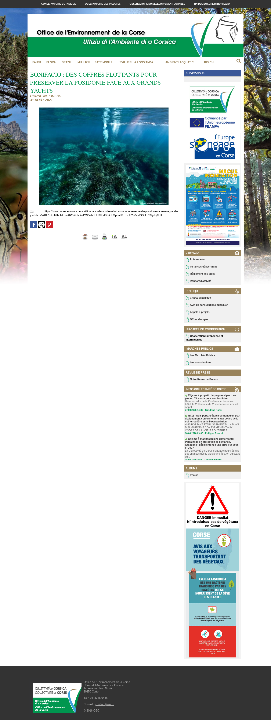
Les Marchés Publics (202, 355)
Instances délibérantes (203, 266)
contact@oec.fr (104, 704)
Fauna (36, 62)
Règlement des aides (202, 273)
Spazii (66, 62)
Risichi (209, 62)
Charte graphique (200, 297)
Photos (193, 475)
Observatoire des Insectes (103, 4)
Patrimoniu (103, 62)
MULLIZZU (84, 62)
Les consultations (200, 362)
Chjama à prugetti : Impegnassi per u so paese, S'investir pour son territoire (210, 397)
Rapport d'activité (200, 281)
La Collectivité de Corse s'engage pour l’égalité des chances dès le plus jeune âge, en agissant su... (212, 453)
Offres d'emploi (198, 319)
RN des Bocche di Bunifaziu (212, 4)
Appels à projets (199, 312)
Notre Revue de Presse (203, 379)
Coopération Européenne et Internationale (204, 338)
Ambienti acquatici (179, 62)
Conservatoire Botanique (58, 4)
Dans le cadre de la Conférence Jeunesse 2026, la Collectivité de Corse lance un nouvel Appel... (211, 404)
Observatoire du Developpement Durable (158, 4)
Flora (51, 62)
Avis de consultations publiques (208, 304)
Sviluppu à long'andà (136, 62)
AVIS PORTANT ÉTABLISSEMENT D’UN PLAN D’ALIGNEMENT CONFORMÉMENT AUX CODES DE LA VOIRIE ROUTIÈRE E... (212, 427)
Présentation (197, 259)
